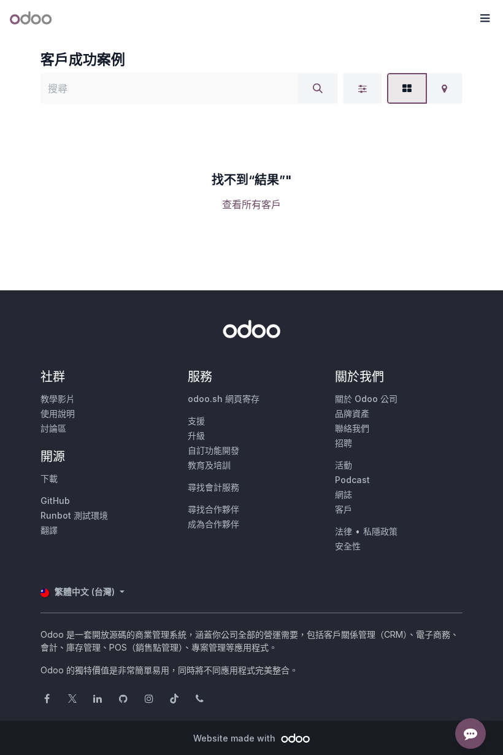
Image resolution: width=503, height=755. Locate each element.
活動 (343, 465)
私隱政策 (380, 531)
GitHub (55, 500)
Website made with (235, 738)
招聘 (343, 443)
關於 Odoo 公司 (366, 398)
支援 (196, 421)
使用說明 (57, 413)
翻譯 (49, 530)
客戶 (343, 509)
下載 (49, 478)
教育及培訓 (209, 465)
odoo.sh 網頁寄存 (223, 398)
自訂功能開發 (213, 450)
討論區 (53, 428)
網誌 (343, 494)
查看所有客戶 (251, 204)
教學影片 (57, 398)
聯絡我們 (352, 428)
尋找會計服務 (213, 487)
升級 (196, 435)
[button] (484, 18)
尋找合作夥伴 (213, 509)
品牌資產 (352, 413)
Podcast (352, 479)
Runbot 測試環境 (74, 515)
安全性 (348, 546)
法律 (343, 531)
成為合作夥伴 (213, 524)
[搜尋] (318, 88)
